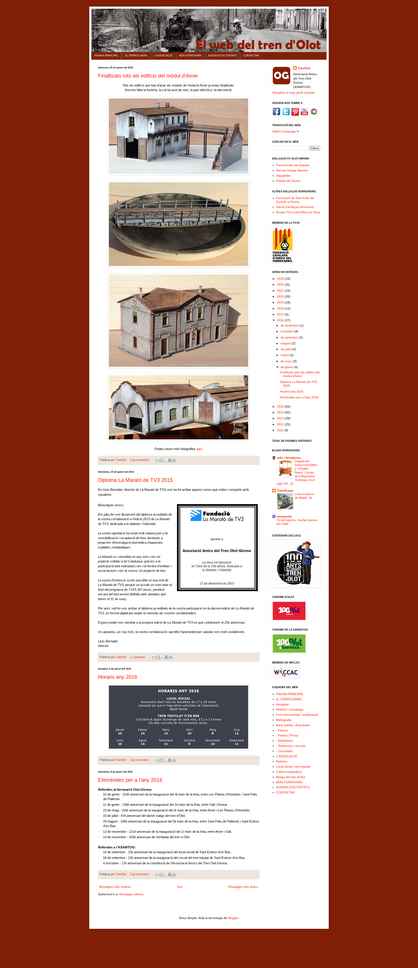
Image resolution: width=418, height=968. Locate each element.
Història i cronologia (289, 709)
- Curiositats (284, 751)
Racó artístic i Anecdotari (293, 725)
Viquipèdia (283, 175)
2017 (281, 314)
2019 (281, 302)
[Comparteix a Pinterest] (174, 460)
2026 (281, 278)
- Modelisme (284, 740)
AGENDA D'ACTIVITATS (292, 787)
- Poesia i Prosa (287, 735)
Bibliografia (283, 720)
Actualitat (282, 704)
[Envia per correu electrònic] (157, 460)
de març (287, 361)
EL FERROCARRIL (136, 55)
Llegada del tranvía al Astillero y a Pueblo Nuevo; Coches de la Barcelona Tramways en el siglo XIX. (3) (297, 473)
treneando (284, 516)
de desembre (290, 325)
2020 (281, 296)
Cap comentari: (140, 460)
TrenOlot (304, 68)
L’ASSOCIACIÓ (163, 55)
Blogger (233, 918)
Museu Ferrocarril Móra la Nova (298, 212)
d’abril (285, 355)
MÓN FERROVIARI (190, 55)
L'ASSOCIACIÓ (286, 756)
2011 (280, 430)
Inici (179, 886)
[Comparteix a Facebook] (170, 460)
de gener (287, 367)
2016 (281, 320)
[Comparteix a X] (166, 460)
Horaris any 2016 (117, 677)
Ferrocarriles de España (292, 165)
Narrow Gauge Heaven (292, 170)
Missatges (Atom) (131, 894)
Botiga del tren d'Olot (290, 777)
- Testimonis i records (290, 746)
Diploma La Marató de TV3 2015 (135, 480)
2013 (281, 418)
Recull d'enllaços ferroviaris (295, 207)
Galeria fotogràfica (289, 771)
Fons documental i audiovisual (297, 714)
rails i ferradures (289, 457)
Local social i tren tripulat (293, 766)
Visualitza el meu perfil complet (293, 92)
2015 (281, 406)
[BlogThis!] (162, 460)
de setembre (290, 337)
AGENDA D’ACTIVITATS (222, 55)
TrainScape (285, 490)
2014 (281, 412)
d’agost (286, 343)
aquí (199, 449)
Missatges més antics (243, 886)
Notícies (281, 761)
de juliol (286, 349)
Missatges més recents (115, 886)
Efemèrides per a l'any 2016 (130, 780)
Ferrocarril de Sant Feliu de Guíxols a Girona (295, 199)
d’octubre (287, 331)
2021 (281, 290)
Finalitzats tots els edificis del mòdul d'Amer (148, 76)
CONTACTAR (251, 55)
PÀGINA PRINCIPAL (106, 55)
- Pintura (282, 730)
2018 (281, 308)
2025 (281, 284)
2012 (281, 424)
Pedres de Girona (288, 181)
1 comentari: (138, 657)
